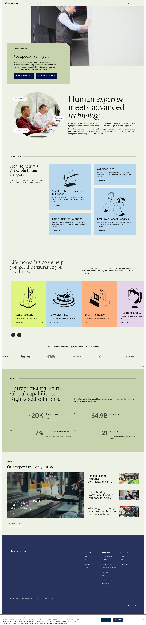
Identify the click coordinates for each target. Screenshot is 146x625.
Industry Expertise (107, 586)
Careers (86, 559)
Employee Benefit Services (109, 567)
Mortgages (105, 559)
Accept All (118, 620)
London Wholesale (107, 580)
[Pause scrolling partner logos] (142, 366)
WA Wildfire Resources (126, 564)
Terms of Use (38, 598)
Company (135, 3)
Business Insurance (107, 562)
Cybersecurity (106, 572)
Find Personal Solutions (46, 76)
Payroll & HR (105, 570)
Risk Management (107, 578)
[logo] (12, 3)
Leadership (87, 562)
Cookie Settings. (62, 623)
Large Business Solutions (108, 564)
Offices (86, 567)
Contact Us (87, 570)
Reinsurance (105, 583)
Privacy (46, 598)
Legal (51, 598)
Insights (128, 3)
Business (30, 3)
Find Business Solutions (24, 76)
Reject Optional (106, 619)
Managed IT (105, 575)
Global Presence (89, 564)
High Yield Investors (125, 562)
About (86, 556)
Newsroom (122, 559)
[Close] (143, 619)
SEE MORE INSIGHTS (15, 523)
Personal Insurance (107, 556)
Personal (40, 3)
